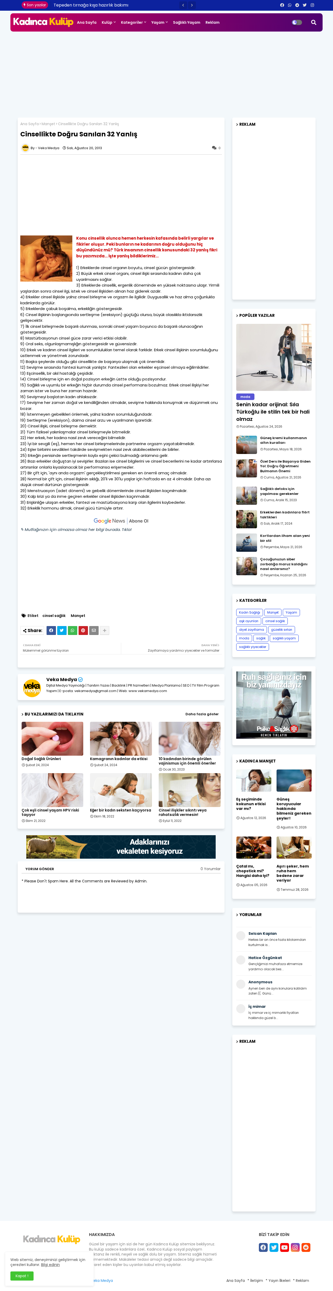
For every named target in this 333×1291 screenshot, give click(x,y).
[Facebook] (51, 630)
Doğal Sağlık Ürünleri (41, 759)
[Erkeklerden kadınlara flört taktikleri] (246, 519)
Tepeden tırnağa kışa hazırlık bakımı (91, 5)
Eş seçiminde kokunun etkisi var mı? (251, 804)
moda (244, 638)
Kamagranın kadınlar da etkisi (119, 759)
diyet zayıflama (251, 629)
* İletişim (255, 1280)
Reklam (213, 22)
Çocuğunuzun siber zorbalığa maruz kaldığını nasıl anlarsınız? (284, 564)
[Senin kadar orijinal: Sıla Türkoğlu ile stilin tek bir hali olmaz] (274, 357)
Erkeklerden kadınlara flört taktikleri (285, 514)
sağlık (261, 638)
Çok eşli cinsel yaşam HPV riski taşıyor (50, 812)
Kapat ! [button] (22, 1275)
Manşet (48, 124)
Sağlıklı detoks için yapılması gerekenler (279, 491)
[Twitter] (62, 630)
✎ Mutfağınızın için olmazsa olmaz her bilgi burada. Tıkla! (76, 529)
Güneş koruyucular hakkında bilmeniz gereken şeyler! (294, 809)
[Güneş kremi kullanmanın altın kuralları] (246, 445)
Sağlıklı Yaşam (186, 22)
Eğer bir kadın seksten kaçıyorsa (120, 810)
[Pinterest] (83, 630)
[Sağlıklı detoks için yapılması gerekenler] (246, 496)
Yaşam (157, 22)
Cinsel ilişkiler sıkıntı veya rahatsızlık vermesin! (183, 812)
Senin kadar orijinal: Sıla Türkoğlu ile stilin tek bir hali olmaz (273, 412)
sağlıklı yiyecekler (252, 647)
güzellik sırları (281, 629)
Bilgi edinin (50, 1264)
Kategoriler (132, 22)
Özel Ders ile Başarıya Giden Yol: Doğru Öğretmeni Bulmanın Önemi (285, 466)
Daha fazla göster (202, 714)
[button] (183, 5)
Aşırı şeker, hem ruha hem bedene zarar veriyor (293, 873)
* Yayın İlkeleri (278, 1280)
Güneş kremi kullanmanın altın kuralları (283, 440)
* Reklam (301, 1280)
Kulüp (107, 22)
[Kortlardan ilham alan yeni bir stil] (246, 543)
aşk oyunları (248, 621)
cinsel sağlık (54, 615)
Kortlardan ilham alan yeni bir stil (285, 538)
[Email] (94, 630)
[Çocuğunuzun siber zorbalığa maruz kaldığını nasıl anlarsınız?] (246, 566)
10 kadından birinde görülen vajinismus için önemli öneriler (187, 761)
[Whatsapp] (72, 630)
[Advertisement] (166, 73)
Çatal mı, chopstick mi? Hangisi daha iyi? (252, 871)
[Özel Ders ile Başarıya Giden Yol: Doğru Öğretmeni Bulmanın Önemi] (246, 468)
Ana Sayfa (87, 22)
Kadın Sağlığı (249, 612)
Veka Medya (61, 679)
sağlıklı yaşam (284, 638)
